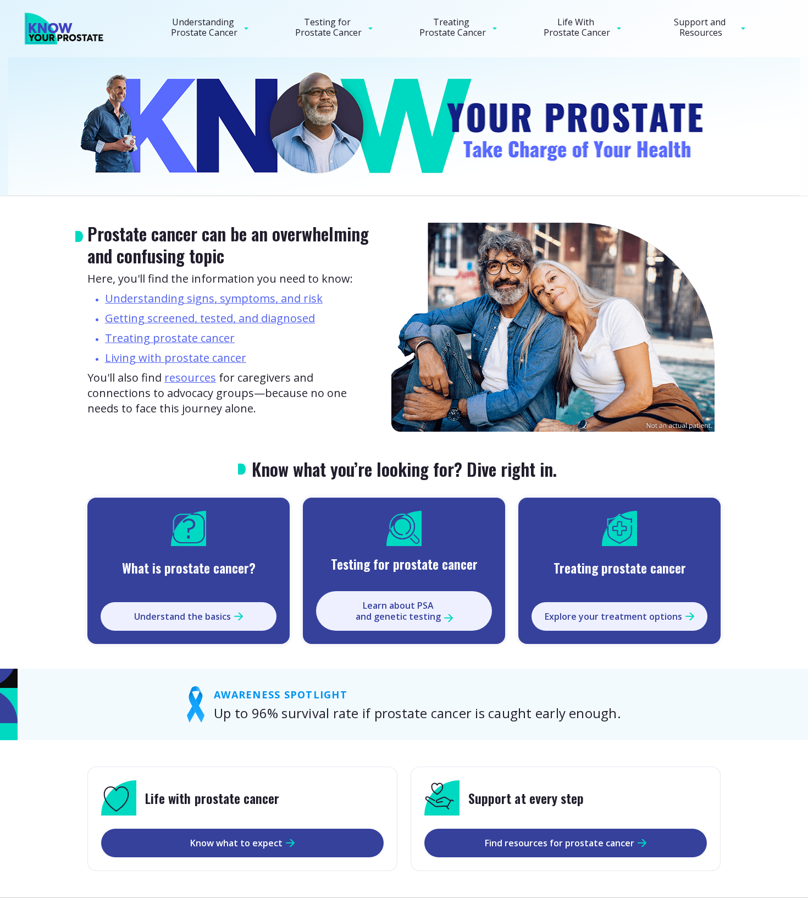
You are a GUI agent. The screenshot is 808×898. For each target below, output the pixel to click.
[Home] (67, 29)
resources (190, 377)
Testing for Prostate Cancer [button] (328, 27)
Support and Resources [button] (701, 27)
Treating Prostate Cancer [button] (452, 27)
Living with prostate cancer (175, 357)
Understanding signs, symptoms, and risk (214, 298)
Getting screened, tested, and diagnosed (210, 318)
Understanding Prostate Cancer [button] (204, 27)
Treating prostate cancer (170, 337)
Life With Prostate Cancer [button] (577, 27)
